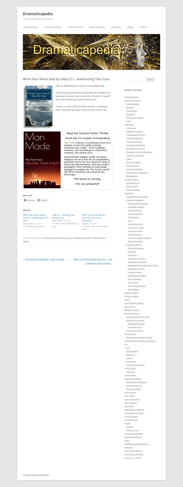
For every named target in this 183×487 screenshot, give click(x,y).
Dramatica (116, 27)
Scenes (129, 358)
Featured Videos (131, 296)
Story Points (133, 282)
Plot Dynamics (132, 351)
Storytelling (129, 406)
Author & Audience (132, 100)
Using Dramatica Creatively (139, 238)
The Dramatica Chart (137, 286)
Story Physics (130, 392)
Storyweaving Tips (134, 385)
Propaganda (131, 110)
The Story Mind (130, 416)
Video (126, 440)
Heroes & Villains (133, 162)
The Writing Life (131, 420)
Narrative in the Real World (137, 317)
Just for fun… (130, 306)
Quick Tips (130, 372)
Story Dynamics (134, 279)
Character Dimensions (135, 135)
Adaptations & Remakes (136, 382)
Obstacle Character (134, 169)
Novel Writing (130, 334)
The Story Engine (135, 231)
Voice (128, 121)
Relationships (132, 176)
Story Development (53, 27)
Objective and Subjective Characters (140, 341)
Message (130, 107)
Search (143, 27)
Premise (129, 426)
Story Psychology (131, 399)
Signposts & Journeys (135, 365)
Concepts (132, 251)
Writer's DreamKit (135, 241)
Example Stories (135, 210)
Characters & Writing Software (139, 152)
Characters (129, 124)
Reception (130, 114)
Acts (128, 347)
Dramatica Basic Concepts (137, 196)
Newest (131, 27)
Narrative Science (97, 27)
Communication (133, 104)
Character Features (136, 207)
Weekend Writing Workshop (136, 444)
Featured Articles (131, 293)
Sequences (131, 361)
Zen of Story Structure (134, 454)
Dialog (129, 159)
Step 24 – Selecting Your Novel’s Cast (63, 216)
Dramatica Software (134, 200)
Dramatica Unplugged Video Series (143, 265)
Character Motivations (135, 145)
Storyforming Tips (135, 224)
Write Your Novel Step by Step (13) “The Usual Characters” (93, 218)
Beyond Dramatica (136, 248)
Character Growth (134, 141)
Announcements (131, 97)
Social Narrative (135, 327)
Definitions (132, 255)
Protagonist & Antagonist (137, 172)
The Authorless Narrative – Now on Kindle (43, 259)
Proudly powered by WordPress (36, 475)
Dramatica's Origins (136, 268)
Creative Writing (30, 27)
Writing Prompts (133, 189)
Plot (126, 344)
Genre (127, 299)
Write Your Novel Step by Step (57, 238)
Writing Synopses (133, 389)
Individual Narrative (136, 323)
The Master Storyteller (134, 413)
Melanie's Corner (131, 310)
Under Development (133, 437)
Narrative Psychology (135, 320)
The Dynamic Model (134, 330)
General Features (135, 214)
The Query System (136, 227)
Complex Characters (135, 155)
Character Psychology (135, 148)
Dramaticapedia (38, 13)
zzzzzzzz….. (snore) (132, 457)
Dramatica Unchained (137, 262)
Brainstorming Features (138, 203)
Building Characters (134, 131)
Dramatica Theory (134, 244)
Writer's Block (132, 186)
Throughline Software (133, 433)
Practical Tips (130, 368)
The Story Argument (134, 117)
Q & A (130, 220)
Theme (127, 423)
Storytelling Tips (133, 183)
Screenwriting (130, 375)
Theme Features (135, 234)
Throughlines (133, 289)
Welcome (128, 447)
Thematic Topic (132, 430)
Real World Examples (137, 275)
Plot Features (133, 217)
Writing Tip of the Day (133, 451)
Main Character (132, 165)
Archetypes (131, 128)
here (102, 85)
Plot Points (130, 354)
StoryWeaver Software (134, 409)
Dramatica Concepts (136, 258)
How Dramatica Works (134, 303)
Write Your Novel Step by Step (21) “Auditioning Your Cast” (35, 218)
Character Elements (134, 138)
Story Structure (75, 27)
